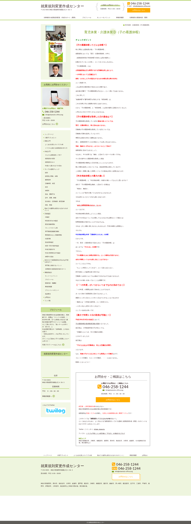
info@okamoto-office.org (141, 6)
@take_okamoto (99, 429)
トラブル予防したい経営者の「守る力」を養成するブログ (105, 433)
